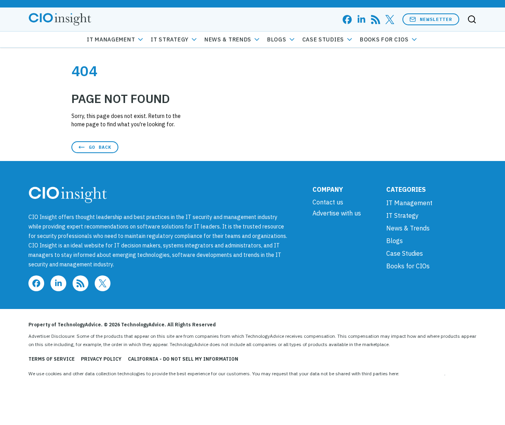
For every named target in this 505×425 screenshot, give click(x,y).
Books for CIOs (384, 39)
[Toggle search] (472, 19)
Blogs (276, 39)
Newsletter (436, 19)
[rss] (375, 19)
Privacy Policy (101, 359)
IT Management (111, 39)
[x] (390, 19)
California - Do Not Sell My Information (183, 359)
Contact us (327, 202)
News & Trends (227, 39)
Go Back (100, 147)
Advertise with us (336, 213)
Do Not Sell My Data (422, 373)
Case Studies (323, 39)
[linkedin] (361, 19)
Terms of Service (51, 359)
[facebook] (347, 19)
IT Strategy (170, 39)
